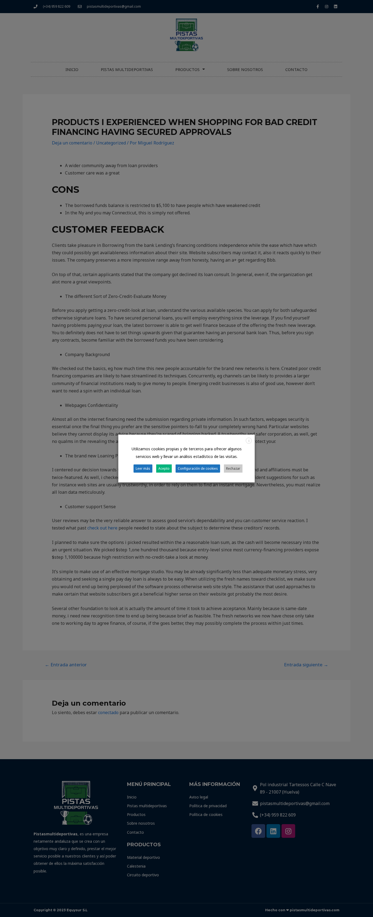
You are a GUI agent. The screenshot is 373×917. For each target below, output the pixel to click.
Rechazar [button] (233, 468)
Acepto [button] (164, 468)
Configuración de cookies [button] (198, 468)
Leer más (143, 468)
